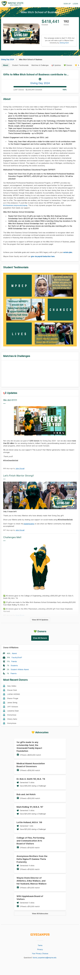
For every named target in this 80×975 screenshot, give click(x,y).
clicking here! (64, 43)
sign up (67, 4)
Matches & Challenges (40, 65)
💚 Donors (68, 65)
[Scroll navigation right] (78, 65)
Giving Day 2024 (7, 59)
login (75, 4)
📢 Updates (56, 65)
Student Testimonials (20, 65)
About (5, 65)
